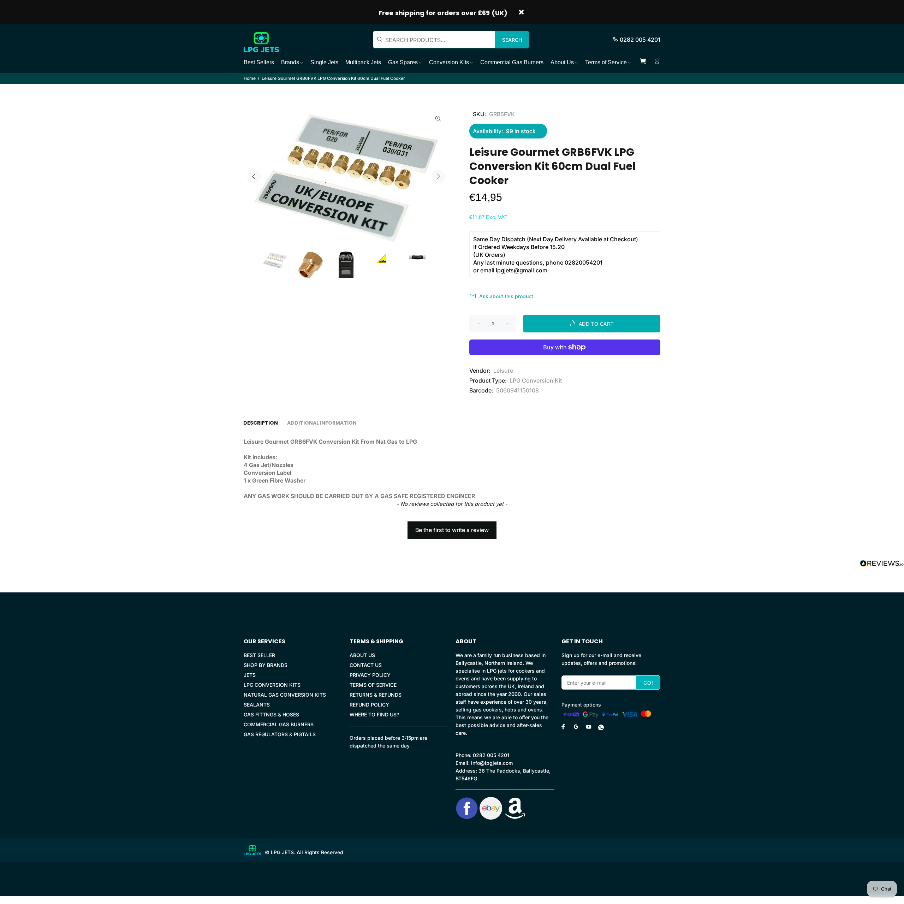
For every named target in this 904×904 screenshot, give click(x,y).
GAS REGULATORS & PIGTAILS (280, 734)
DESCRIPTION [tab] (260, 422)
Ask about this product (506, 296)
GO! (648, 683)
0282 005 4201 (640, 39)
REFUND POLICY (369, 705)
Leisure (503, 370)
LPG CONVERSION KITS (272, 685)
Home (250, 78)
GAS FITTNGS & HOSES (271, 714)
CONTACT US (366, 665)
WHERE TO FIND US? (374, 714)
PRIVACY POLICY (370, 675)
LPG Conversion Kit (536, 380)
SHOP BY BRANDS (265, 665)
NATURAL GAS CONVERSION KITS (285, 695)
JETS (250, 675)
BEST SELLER (259, 655)
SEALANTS (257, 705)
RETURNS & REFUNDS (376, 695)
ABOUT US (362, 655)
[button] (452, 526)
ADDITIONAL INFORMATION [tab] (322, 422)
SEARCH (512, 40)
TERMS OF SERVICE (373, 685)
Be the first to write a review (452, 529)
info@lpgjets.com (492, 763)
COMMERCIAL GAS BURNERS (279, 724)
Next (438, 176)
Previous (254, 176)
